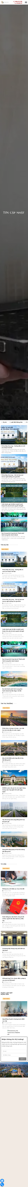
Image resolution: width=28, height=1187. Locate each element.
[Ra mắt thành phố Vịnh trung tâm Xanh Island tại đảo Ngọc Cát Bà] (14, 678)
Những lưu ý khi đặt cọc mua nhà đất (13, 889)
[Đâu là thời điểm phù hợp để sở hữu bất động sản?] (14, 748)
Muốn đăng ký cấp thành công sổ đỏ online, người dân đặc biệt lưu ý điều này (13, 918)
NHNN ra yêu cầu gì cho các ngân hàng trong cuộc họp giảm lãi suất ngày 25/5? (14, 789)
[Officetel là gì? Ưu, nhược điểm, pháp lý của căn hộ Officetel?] (14, 968)
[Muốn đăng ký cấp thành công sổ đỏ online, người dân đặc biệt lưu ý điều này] (14, 906)
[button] (26, 2)
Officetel (4, 984)
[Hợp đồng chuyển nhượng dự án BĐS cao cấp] (14, 1009)
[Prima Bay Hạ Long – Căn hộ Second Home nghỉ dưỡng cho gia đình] (14, 589)
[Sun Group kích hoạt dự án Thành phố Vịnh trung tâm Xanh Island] (14, 649)
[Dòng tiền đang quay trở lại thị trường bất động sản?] (14, 839)
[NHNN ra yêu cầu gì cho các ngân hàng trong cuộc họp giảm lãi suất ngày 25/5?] (14, 777)
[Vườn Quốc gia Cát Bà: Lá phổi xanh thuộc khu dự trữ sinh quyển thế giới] (14, 619)
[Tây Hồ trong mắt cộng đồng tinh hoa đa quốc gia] (14, 809)
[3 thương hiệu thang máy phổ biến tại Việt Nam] (14, 938)
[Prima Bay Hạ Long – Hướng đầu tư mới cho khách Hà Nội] (14, 559)
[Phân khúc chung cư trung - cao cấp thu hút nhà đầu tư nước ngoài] (14, 718)
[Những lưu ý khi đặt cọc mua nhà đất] (14, 878)
